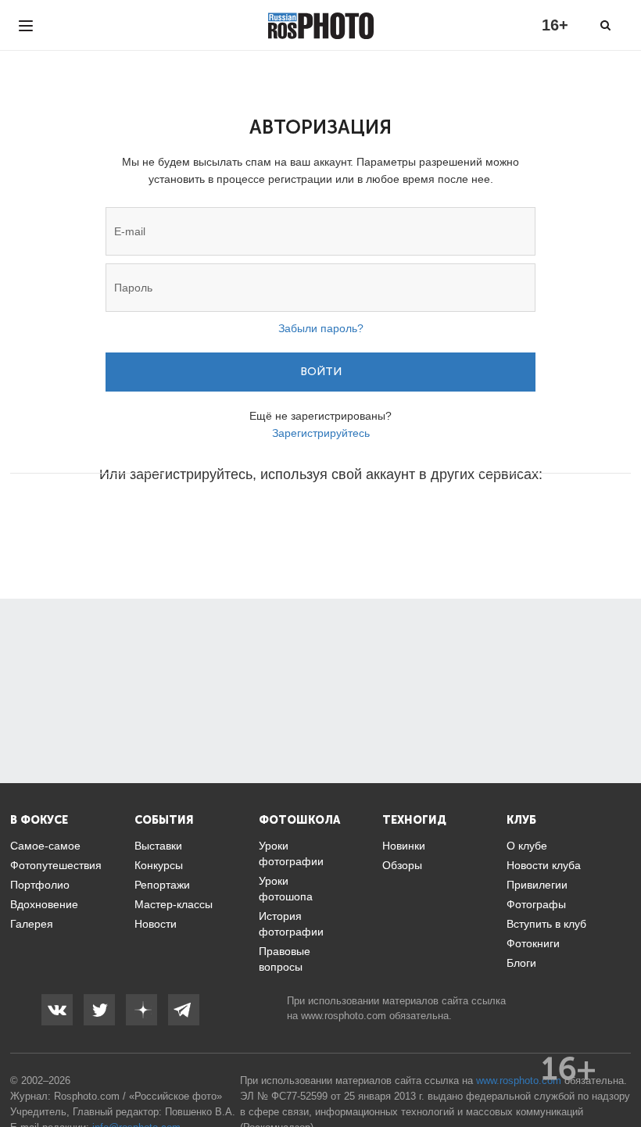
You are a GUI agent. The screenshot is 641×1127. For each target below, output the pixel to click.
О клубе (527, 845)
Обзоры (402, 865)
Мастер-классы (173, 904)
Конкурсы (158, 865)
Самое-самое (45, 845)
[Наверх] (620, 1075)
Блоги (521, 963)
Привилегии (537, 884)
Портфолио (40, 884)
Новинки (403, 845)
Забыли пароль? (320, 328)
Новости (155, 924)
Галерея (31, 924)
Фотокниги (533, 943)
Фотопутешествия (56, 865)
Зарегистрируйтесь (321, 433)
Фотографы (536, 904)
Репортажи (162, 884)
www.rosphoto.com (343, 1015)
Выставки (158, 845)
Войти (321, 371)
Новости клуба (544, 865)
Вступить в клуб (546, 924)
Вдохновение (44, 904)
